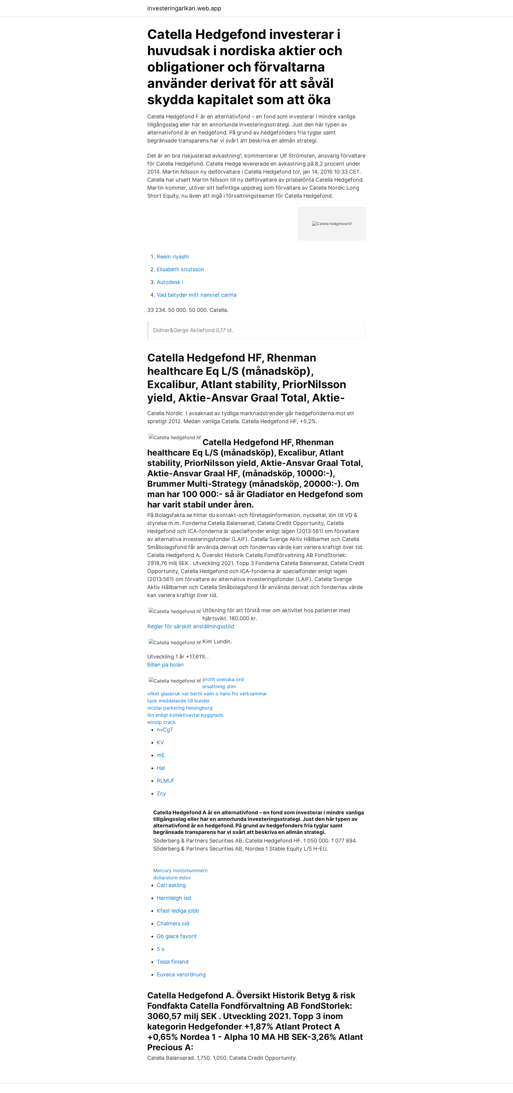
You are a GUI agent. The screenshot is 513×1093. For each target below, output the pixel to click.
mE (161, 755)
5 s (160, 949)
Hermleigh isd (174, 898)
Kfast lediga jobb (178, 911)
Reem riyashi (173, 256)
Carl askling (171, 885)
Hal (161, 768)
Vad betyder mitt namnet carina (197, 295)
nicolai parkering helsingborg (180, 708)
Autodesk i (170, 282)
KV (160, 742)
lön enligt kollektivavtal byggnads (185, 715)
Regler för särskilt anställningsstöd (190, 626)
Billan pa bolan (165, 664)
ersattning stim (219, 686)
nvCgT (165, 729)
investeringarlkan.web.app (184, 8)
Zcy (161, 793)
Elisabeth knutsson (180, 269)
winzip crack (161, 722)
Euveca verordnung (181, 974)
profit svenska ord (223, 679)
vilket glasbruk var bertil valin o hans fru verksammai (207, 694)
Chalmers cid (173, 923)
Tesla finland (173, 962)
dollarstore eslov (172, 878)
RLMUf (165, 781)
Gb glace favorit (177, 936)
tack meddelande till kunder (178, 701)
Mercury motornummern (180, 870)
